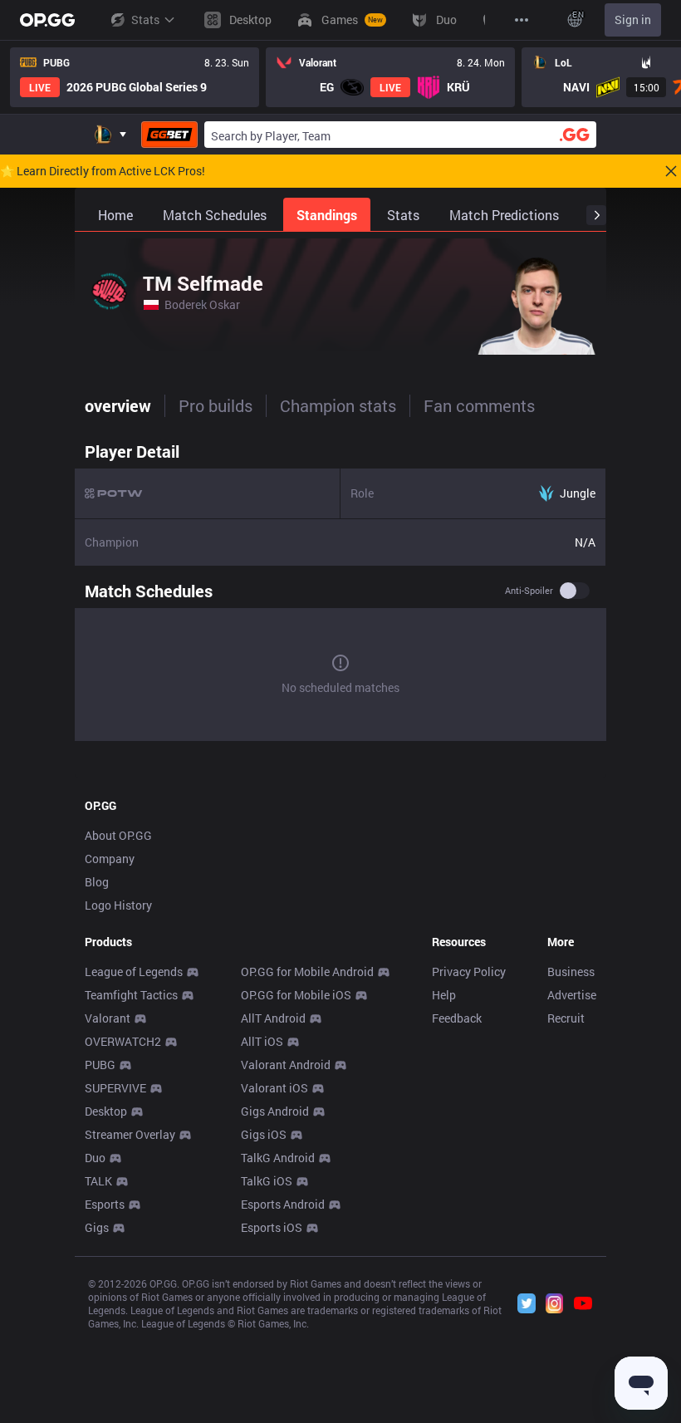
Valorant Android (286, 1064)
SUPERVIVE (115, 1088)
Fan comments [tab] (479, 405)
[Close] (671, 171)
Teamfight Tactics (131, 995)
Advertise (571, 995)
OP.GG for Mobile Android (307, 971)
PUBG (100, 1064)
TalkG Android (278, 1157)
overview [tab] (118, 405)
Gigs (97, 1227)
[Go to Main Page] (47, 20)
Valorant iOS (274, 1088)
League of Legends (134, 971)
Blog (97, 882)
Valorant (107, 1018)
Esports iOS (271, 1227)
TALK (98, 1181)
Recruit (566, 1018)
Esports (105, 1204)
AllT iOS (262, 1041)
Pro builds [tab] (215, 405)
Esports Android (283, 1204)
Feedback (457, 1018)
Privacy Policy (469, 971)
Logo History (118, 905)
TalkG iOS (266, 1181)
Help (444, 995)
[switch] (575, 590)
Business (571, 971)
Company (110, 858)
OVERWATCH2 (123, 1041)
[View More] (521, 20)
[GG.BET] (169, 134)
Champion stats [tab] (338, 405)
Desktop (106, 1111)
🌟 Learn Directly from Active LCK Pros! (102, 171)
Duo (95, 1157)
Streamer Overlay (130, 1134)
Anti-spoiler (529, 590)
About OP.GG (118, 835)
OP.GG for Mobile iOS (296, 995)
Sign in (633, 19)
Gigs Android (275, 1111)
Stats (145, 19)
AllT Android (273, 1018)
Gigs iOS (264, 1134)
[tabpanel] (340, 591)
